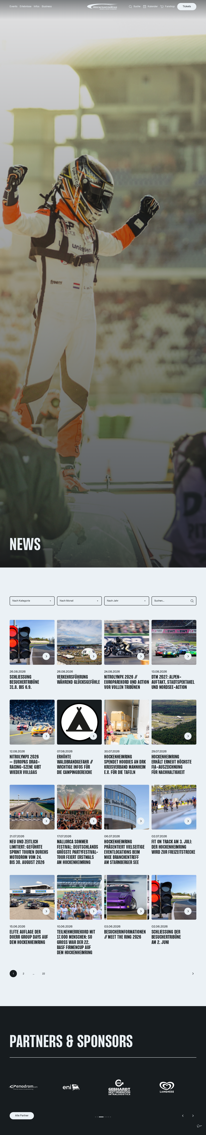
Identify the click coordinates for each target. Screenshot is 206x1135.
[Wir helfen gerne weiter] (199, 1126)
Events (13, 6)
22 (43, 974)
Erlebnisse (25, 6)
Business (47, 6)
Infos (36, 6)
